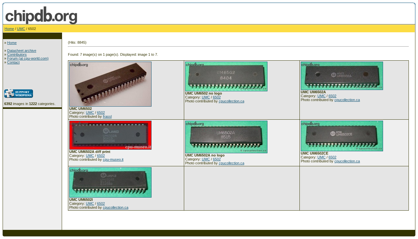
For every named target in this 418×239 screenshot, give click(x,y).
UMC (21, 29)
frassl (107, 116)
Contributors (17, 54)
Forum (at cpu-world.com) (28, 58)
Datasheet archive (21, 50)
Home (9, 29)
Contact (13, 62)
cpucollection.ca (231, 101)
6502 (101, 112)
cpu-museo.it (113, 159)
